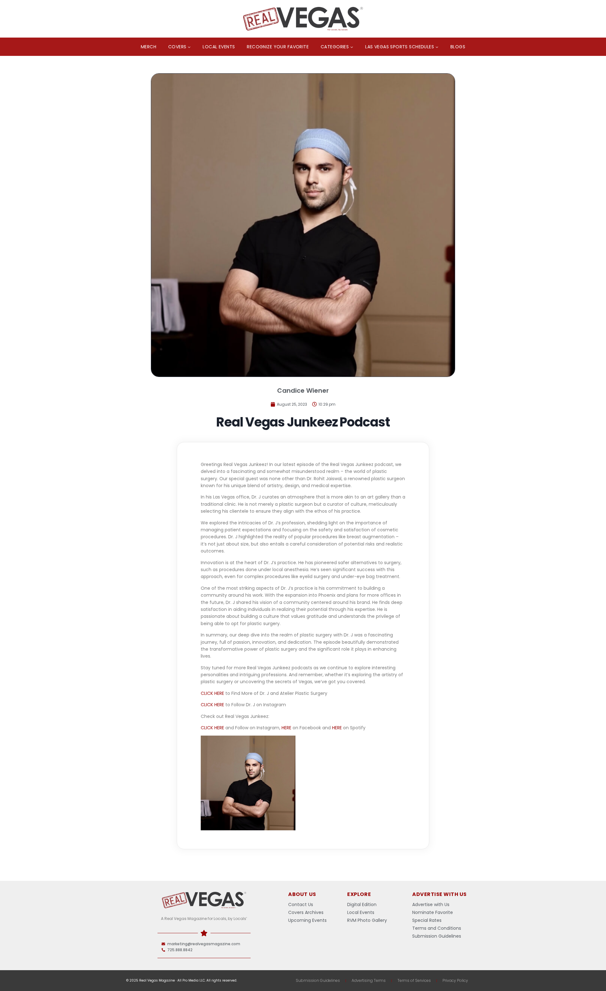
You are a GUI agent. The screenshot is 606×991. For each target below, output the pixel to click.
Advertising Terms (369, 980)
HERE (286, 728)
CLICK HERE (212, 693)
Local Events (219, 47)
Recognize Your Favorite (278, 47)
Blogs (457, 47)
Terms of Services (414, 980)
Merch (148, 47)
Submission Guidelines (318, 980)
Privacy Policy (455, 980)
